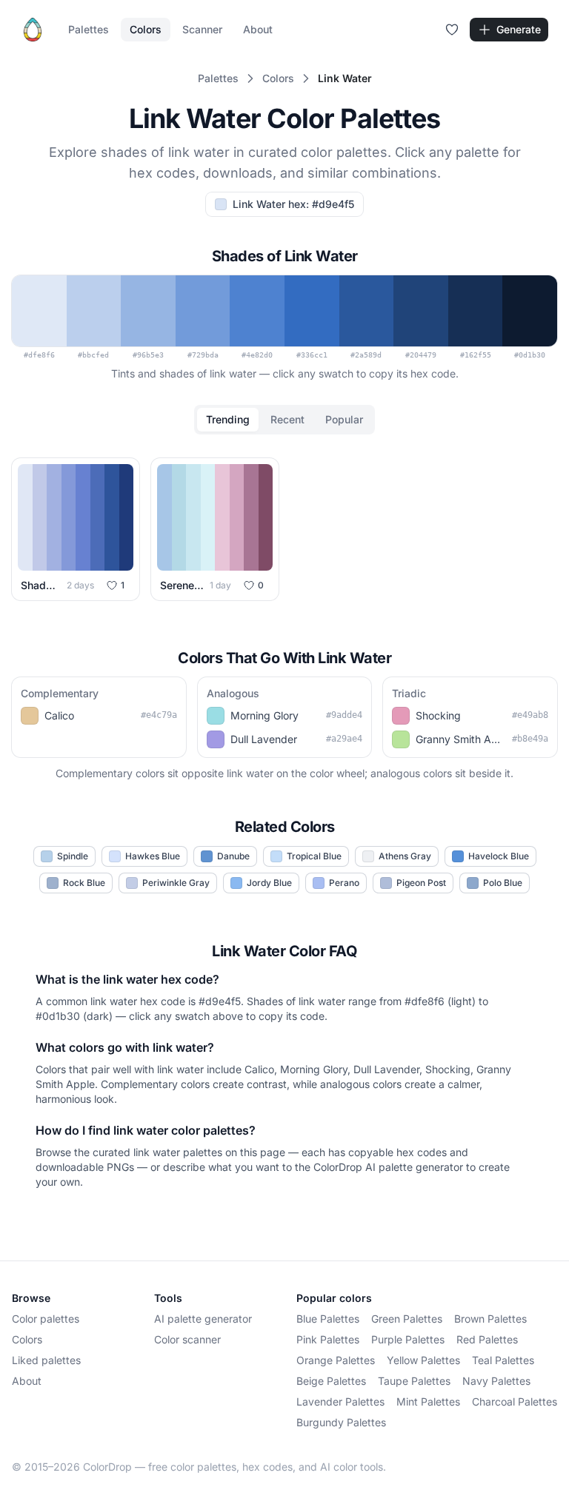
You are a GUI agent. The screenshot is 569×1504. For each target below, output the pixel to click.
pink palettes (327, 1339)
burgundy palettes (341, 1422)
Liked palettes (46, 1360)
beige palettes (331, 1380)
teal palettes (503, 1360)
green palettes (406, 1318)
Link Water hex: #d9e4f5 (293, 204)
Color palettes (45, 1318)
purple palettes (408, 1339)
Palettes (88, 29)
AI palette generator (203, 1318)
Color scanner (187, 1339)
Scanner (202, 29)
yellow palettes (423, 1360)
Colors (146, 29)
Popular (344, 419)
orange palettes (335, 1360)
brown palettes (490, 1318)
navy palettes (496, 1380)
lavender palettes (340, 1401)
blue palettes (327, 1318)
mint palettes (428, 1401)
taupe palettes (414, 1380)
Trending (228, 419)
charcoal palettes (514, 1401)
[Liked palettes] (452, 29)
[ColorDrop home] (32, 29)
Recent (287, 419)
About (258, 29)
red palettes (487, 1339)
